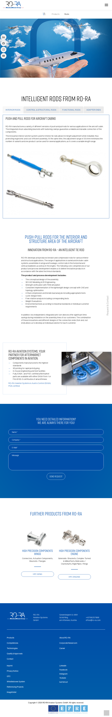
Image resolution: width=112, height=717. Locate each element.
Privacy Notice (12, 671)
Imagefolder (12, 692)
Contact (10, 659)
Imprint (9, 665)
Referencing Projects (15, 687)
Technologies (12, 648)
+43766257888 (92, 617)
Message (15, 455)
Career (62, 648)
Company (16, 440)
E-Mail (15, 447)
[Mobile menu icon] (106, 5)
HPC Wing (37, 574)
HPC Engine (74, 577)
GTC (9, 676)
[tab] (13, 109)
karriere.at (63, 682)
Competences (12, 643)
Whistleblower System (16, 681)
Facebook (63, 670)
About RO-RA (64, 637)
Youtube (62, 678)
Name (15, 432)
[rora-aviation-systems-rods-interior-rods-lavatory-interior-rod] (30, 164)
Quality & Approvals (15, 653)
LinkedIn (62, 665)
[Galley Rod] (30, 199)
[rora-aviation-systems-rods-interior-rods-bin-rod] (81, 164)
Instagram (63, 674)
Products (10, 637)
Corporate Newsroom (68, 643)
